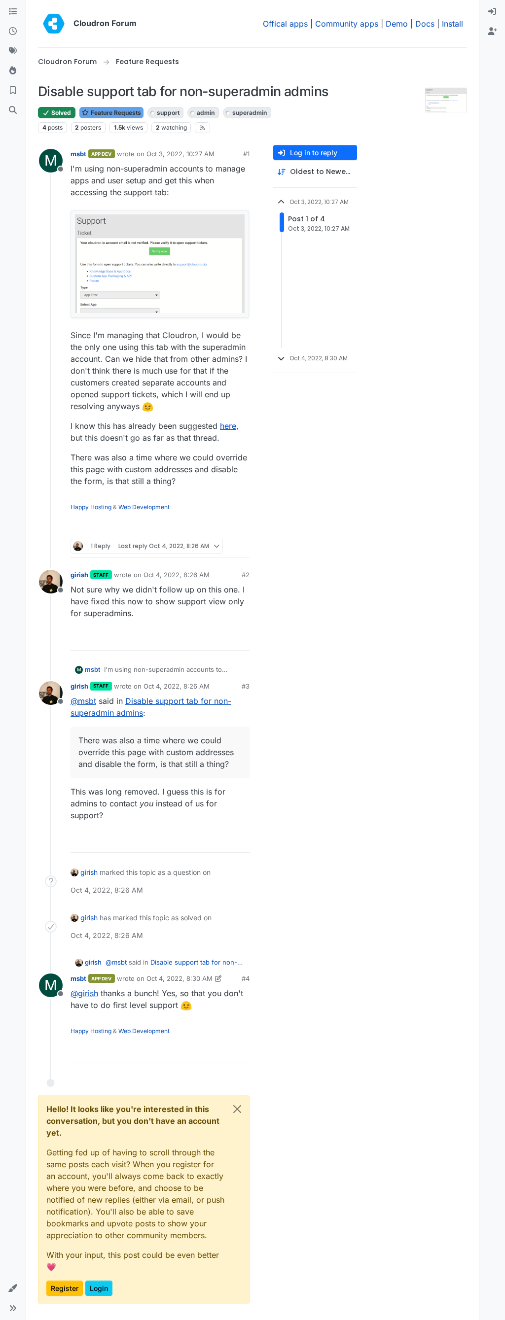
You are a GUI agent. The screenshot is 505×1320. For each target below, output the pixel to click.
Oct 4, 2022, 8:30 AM (179, 978)
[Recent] (13, 31)
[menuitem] (492, 12)
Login (99, 1288)
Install (452, 24)
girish (79, 575)
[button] (13, 1288)
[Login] (492, 12)
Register (64, 1288)
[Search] (13, 110)
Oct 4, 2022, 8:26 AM (177, 575)
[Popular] (13, 71)
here (228, 426)
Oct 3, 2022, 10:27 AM (180, 154)
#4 (246, 978)
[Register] (492, 31)
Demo (397, 24)
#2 (246, 575)
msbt (78, 154)
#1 (246, 154)
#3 (246, 686)
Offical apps (285, 24)
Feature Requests (115, 112)
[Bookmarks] (13, 91)
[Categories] (13, 12)
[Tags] (13, 51)
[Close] (237, 1109)
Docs (424, 24)
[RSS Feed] (202, 127)
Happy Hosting (91, 507)
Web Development (144, 507)
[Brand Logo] (54, 23)
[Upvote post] (226, 527)
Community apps (346, 24)
